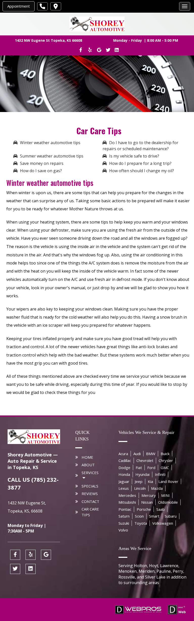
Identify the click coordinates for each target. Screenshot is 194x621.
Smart (154, 516)
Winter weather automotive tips (50, 142)
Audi (137, 453)
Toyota (140, 523)
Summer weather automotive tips (51, 156)
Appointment (18, 6)
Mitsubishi (127, 502)
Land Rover (168, 481)
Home (87, 457)
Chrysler (166, 460)
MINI (165, 495)
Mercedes (127, 495)
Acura (123, 453)
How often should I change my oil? (141, 170)
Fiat (139, 467)
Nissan (147, 502)
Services (90, 472)
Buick (165, 453)
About (88, 464)
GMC (165, 467)
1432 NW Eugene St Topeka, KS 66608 (48, 40)
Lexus (123, 488)
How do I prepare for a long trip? (140, 163)
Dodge (124, 467)
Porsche (144, 509)
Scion (139, 516)
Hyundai (142, 474)
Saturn (124, 516)
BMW (150, 453)
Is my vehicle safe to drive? (134, 156)
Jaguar (123, 481)
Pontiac (124, 509)
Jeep (138, 481)
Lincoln (140, 488)
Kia (150, 481)
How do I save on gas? (41, 170)
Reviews (90, 493)
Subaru (171, 516)
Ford (151, 467)
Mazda (157, 488)
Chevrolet (144, 460)
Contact (90, 501)
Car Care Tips (90, 511)
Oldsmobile (168, 502)
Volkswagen (162, 523)
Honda (124, 474)
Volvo (123, 530)
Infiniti (160, 474)
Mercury (148, 495)
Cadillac (124, 460)
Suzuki (123, 523)
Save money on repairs (41, 163)
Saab (160, 509)
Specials (90, 486)
